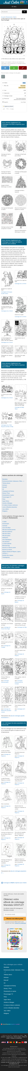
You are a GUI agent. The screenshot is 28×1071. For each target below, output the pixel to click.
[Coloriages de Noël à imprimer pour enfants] (2, 882)
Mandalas (5, 479)
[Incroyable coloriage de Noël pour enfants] (21, 228)
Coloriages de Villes (22, 627)
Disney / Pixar (6, 493)
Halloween (5, 537)
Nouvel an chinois (7, 549)
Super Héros (5, 501)
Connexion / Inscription (24, 2)
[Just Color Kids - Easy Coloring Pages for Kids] (3, 1042)
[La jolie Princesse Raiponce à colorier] (7, 776)
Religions (4, 511)
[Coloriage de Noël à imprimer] (21, 188)
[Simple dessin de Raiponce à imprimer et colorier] (21, 803)
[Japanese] (25, 1042)
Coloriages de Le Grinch (20, 283)
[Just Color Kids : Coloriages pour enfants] (13, 2)
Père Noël (23, 85)
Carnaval (4, 525)
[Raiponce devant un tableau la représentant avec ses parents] (21, 856)
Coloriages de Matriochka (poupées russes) (6, 710)
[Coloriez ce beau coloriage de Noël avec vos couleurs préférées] (7, 169)
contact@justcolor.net (14, 1063)
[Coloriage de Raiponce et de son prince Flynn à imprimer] (7, 830)
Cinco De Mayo (6, 527)
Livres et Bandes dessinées (9, 507)
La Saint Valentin (6, 543)
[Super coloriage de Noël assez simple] (7, 205)
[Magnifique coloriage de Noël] (7, 183)
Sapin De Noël (22, 87)
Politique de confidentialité (20, 923)
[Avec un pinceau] (7, 801)
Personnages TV (6, 497)
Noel (24, 82)
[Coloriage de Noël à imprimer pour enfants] (7, 152)
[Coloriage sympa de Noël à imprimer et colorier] (7, 224)
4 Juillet (4, 521)
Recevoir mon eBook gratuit (14, 918)
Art (3, 489)
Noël (14, 17)
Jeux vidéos (5, 509)
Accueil (3, 17)
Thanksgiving (5, 557)
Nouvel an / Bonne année (9, 547)
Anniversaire (5, 523)
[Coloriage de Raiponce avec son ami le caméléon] (7, 857)
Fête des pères (6, 535)
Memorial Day (6, 545)
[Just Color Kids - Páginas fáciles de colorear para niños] (11, 1042)
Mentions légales (17, 1036)
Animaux (4, 485)
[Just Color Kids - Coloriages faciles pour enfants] (8, 1042)
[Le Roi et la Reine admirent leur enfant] (7, 748)
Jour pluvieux (5, 541)
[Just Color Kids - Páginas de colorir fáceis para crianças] (14, 1042)
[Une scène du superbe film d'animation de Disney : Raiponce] (21, 830)
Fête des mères (6, 533)
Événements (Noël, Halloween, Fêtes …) (13, 481)
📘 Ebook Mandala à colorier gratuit (10, 1024)
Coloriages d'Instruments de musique (19, 682)
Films (3, 499)
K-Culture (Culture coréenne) (10, 505)
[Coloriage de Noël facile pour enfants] (21, 152)
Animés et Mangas (7, 503)
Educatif (4, 487)
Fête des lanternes (7, 531)
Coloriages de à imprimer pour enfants (15, 882)
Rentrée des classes (7, 555)
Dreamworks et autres (8, 495)
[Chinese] (23, 1042)
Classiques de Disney (8, 491)
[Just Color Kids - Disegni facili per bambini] (17, 1042)
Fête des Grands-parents (8, 529)
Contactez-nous (9, 1036)
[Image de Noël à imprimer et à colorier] (21, 169)
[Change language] (26, 2)
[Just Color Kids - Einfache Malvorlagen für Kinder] (20, 1042)
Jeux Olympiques (6, 539)
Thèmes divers (6, 483)
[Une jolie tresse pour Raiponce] (21, 750)
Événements (9, 17)
